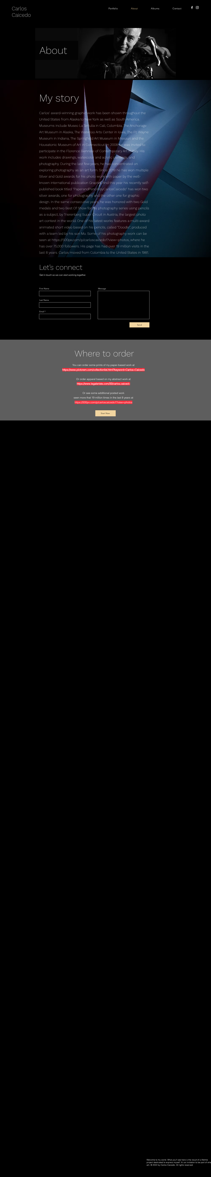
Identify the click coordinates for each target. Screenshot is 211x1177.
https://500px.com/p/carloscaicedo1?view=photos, (90, 240)
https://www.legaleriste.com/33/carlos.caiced (103, 383)
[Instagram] (197, 7)
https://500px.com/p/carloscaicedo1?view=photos (103, 402)
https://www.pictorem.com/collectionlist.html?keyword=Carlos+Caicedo (103, 369)
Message (102, 289)
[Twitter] (44, 280)
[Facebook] (192, 7)
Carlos (20, 8)
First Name (44, 289)
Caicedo (21, 15)
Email (41, 312)
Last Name (44, 300)
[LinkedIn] (49, 280)
